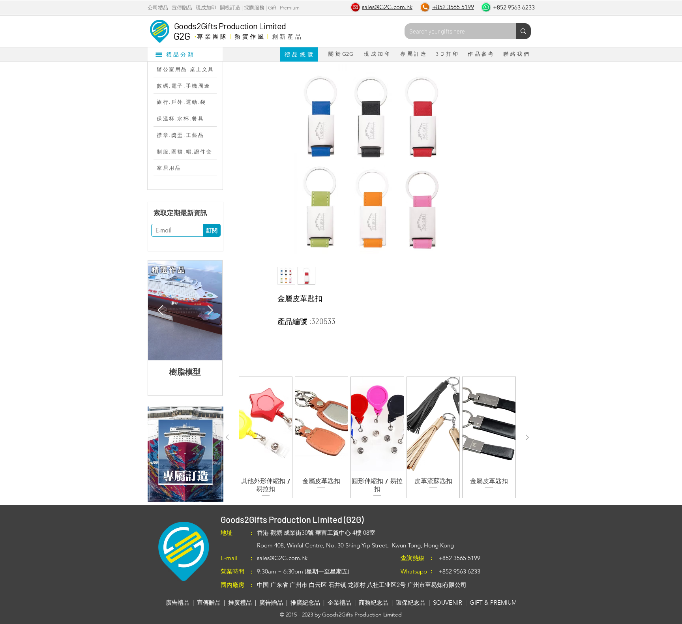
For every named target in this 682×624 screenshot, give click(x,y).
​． (195, 34)
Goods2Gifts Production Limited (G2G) (292, 519)
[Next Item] (210, 310)
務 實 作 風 (249, 36)
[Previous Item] (160, 310)
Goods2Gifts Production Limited (230, 26)
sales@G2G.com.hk (282, 558)
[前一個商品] (227, 437)
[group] (377, 437)
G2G (182, 36)
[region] (185, 454)
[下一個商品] (527, 437)
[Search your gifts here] (523, 31)
